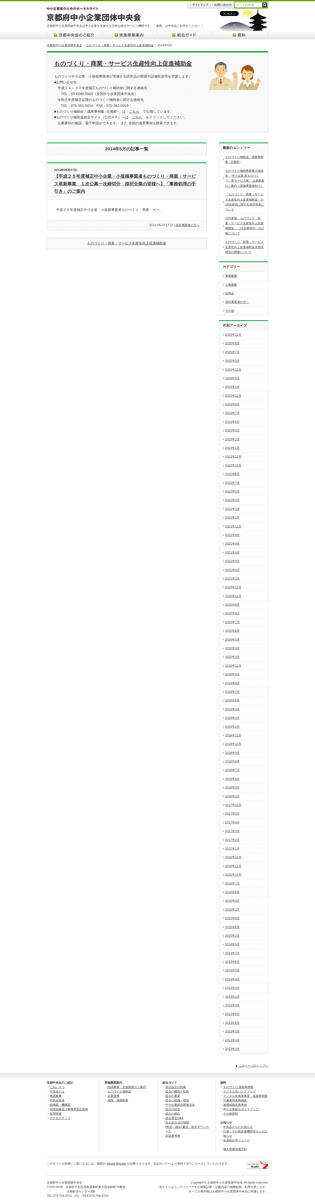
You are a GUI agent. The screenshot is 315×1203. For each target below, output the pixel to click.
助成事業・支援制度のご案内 (127, 1087)
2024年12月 (233, 369)
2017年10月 (233, 805)
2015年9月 (232, 918)
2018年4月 (232, 787)
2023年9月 (232, 404)
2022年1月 (232, 517)
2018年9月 (232, 753)
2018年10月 (233, 744)
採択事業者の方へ (187, 225)
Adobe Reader (116, 1163)
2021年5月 (232, 561)
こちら (134, 111)
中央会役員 (57, 1100)
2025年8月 (232, 343)
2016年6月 (232, 892)
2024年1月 (232, 387)
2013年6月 (232, 1023)
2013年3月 (232, 1049)
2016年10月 (233, 874)
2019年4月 (232, 709)
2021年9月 (232, 535)
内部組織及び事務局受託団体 (69, 1109)
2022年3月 (232, 500)
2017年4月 (232, 822)
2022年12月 (233, 456)
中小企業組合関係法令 (180, 1105)
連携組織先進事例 (235, 1105)
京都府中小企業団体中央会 (64, 45)
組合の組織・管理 (177, 1100)
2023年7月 (232, 413)
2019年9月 (232, 674)
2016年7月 (232, 883)
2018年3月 (232, 796)
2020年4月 (232, 648)
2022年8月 (232, 474)
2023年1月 (232, 448)
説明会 (229, 293)
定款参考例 (172, 1136)
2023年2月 (232, 439)
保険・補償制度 (118, 1100)
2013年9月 (232, 1005)
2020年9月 (232, 604)
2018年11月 (233, 735)
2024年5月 (232, 378)
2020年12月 (233, 587)
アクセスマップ (60, 1118)
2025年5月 (232, 361)
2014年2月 (232, 996)
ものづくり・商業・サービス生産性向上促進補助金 (120, 45)
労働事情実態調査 (235, 1100)
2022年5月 (232, 491)
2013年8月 (232, 1014)
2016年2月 (232, 909)
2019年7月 (232, 692)
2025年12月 (233, 334)
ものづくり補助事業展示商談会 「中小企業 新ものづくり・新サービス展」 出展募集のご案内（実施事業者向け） (244, 178)
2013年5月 (232, 1031)
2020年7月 (232, 622)
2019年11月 (233, 665)
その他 (229, 311)
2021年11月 (233, 526)
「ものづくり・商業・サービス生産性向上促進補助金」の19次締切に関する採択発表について (244, 202)
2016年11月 (233, 866)
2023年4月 (232, 430)
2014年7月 (232, 953)
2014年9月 (232, 944)
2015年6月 (232, 927)
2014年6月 (232, 962)
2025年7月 (232, 352)
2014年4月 (232, 979)
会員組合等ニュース (236, 1140)
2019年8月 (232, 683)
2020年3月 (232, 657)
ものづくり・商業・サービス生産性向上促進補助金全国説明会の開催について (244, 247)
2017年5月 (232, 813)
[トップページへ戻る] (94, 20)
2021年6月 (232, 552)
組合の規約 (172, 1113)
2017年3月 (232, 831)
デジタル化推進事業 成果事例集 (245, 1096)
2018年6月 (232, 779)
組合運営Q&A (174, 1118)
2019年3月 (232, 718)
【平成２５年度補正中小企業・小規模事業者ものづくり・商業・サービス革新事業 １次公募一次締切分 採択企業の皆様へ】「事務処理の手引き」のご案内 (125, 184)
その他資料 (230, 1113)
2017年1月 (232, 848)
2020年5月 (232, 639)
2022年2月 (232, 509)
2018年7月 (232, 770)
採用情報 (56, 1113)
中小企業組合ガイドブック (241, 1109)
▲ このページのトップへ (251, 1065)
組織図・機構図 (60, 1105)
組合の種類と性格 (177, 1091)
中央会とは (57, 1091)
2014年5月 (232, 970)
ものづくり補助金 (119, 1091)
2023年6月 (232, 422)
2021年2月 (232, 578)
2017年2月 (232, 840)
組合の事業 (172, 1096)
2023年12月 (233, 395)
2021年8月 (232, 543)
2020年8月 (232, 613)
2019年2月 (232, 726)
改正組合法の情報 (177, 1122)
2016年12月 (233, 857)
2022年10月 (233, 465)
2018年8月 (232, 761)
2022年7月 (232, 483)
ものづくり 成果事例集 (238, 1087)
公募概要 (231, 284)
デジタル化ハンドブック (239, 1091)
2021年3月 (232, 570)
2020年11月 (233, 596)
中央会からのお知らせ (238, 1127)
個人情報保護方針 (235, 1149)
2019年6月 (232, 700)
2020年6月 (232, 631)
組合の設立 (172, 1109)
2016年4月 (232, 900)
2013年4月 (232, 1040)
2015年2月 (232, 935)
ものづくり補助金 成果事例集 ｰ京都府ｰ (244, 159)
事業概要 (231, 276)
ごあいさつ (57, 1087)
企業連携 (113, 1096)
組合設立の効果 (175, 1087)
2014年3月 (232, 988)
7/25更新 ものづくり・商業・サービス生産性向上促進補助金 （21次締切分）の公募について (244, 226)
